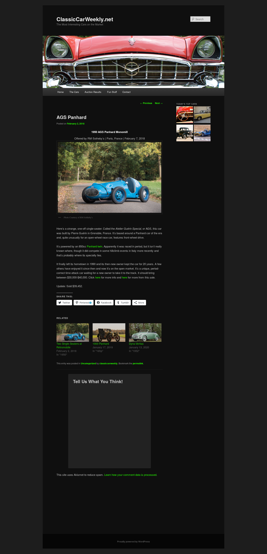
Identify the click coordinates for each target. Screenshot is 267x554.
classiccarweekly (108, 363)
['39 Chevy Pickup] (184, 133)
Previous (146, 103)
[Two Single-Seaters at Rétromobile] (72, 332)
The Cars (74, 92)
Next (159, 103)
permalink (138, 363)
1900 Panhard (101, 343)
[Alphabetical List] (184, 115)
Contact (126, 92)
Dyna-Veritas (136, 343)
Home (60, 92)
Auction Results (93, 92)
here (97, 277)
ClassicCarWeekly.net (84, 19)
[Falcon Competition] (202, 133)
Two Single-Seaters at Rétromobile (69, 345)
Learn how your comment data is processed (130, 475)
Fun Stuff (112, 92)
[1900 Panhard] (109, 332)
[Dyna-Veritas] (145, 332)
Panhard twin (94, 246)
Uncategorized (88, 363)
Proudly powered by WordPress (133, 541)
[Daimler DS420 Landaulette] (202, 115)
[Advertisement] (133, 506)
